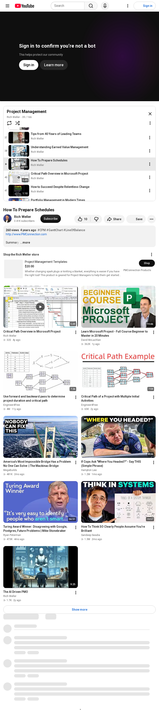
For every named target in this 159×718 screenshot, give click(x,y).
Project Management (26, 111)
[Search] (91, 6)
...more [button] (25, 242)
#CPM (41, 230)
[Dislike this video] (96, 219)
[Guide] (7, 5)
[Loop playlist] (9, 123)
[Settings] (127, 5)
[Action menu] (150, 123)
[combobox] (68, 5)
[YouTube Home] (24, 6)
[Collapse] (150, 114)
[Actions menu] (151, 254)
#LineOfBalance (74, 230)
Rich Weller (13, 117)
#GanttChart (54, 230)
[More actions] (151, 219)
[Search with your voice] (105, 6)
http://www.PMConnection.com (26, 234)
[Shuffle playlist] (17, 123)
